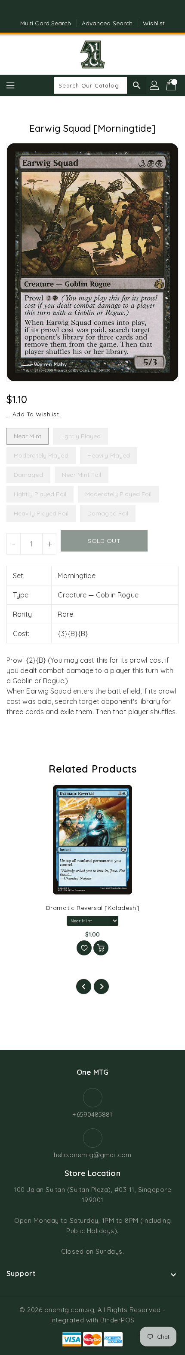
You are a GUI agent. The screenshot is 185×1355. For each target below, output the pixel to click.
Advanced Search (107, 23)
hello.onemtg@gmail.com (92, 1155)
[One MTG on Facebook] (84, 9)
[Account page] (154, 85)
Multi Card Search (45, 23)
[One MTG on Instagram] (100, 9)
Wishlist (154, 23)
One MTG (92, 1071)
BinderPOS (117, 1320)
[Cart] (172, 85)
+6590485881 (92, 1114)
